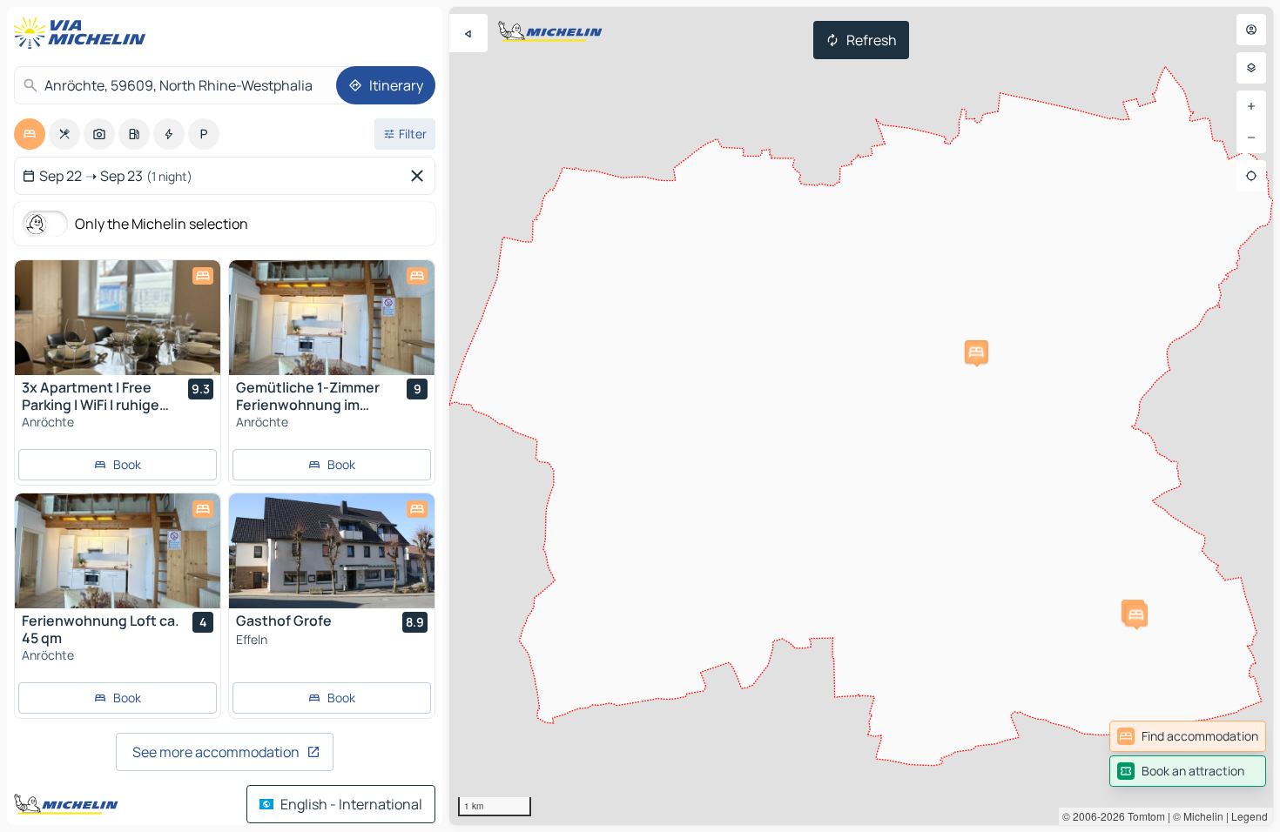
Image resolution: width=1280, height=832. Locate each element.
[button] (976, 352)
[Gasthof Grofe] (332, 550)
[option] (29, 134)
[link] (1187, 736)
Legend (1249, 816)
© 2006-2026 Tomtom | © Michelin (1142, 816)
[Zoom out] (1251, 137)
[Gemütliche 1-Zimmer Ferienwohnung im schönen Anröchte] (332, 317)
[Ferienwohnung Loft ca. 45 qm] (117, 550)
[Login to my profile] (1251, 29)
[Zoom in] (1251, 106)
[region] (861, 416)
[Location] (1251, 175)
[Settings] (1251, 68)
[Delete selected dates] (421, 176)
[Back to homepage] (83, 33)
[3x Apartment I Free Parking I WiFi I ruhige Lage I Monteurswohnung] (117, 317)
